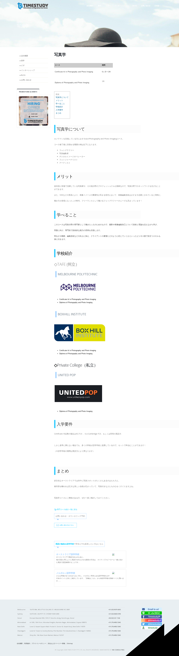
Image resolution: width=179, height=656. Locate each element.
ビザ (23, 65)
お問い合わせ (26, 80)
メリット (59, 100)
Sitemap (70, 643)
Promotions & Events (28, 92)
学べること (60, 103)
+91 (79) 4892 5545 (114, 622)
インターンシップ (28, 70)
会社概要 (24, 56)
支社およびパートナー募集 (56, 643)
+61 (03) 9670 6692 (114, 609)
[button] (21, 111)
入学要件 (59, 110)
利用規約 (27, 643)
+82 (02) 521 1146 (114, 618)
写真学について (62, 97)
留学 (23, 61)
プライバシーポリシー (39, 643)
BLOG (23, 75)
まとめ (58, 113)
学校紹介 (59, 106)
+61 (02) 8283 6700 (114, 614)
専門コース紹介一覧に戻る (67, 509)
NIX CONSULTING (118, 650)
